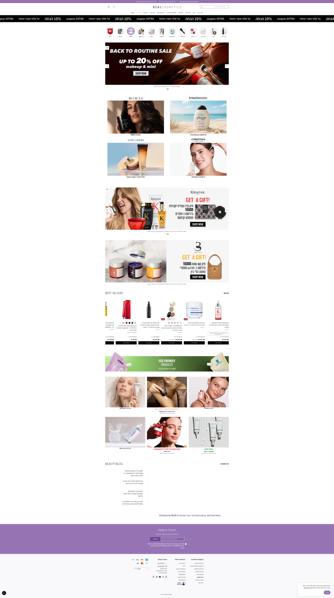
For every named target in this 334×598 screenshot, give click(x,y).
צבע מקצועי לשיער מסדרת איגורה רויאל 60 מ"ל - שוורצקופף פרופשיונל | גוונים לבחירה (126, 328)
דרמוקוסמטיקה (161, 13)
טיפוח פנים (188, 13)
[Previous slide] (227, 66)
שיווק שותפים (182, 574)
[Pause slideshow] (107, 48)
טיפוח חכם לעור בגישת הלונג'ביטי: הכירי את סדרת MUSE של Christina (189, 515)
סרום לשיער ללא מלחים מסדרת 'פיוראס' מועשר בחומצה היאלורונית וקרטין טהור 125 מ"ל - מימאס (149, 325)
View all (226, 293)
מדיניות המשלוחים (199, 569)
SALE (132, 13)
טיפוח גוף (180, 13)
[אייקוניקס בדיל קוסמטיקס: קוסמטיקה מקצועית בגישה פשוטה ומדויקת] (112, 494)
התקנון (177, 544)
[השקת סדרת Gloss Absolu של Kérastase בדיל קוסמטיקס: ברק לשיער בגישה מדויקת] (112, 474)
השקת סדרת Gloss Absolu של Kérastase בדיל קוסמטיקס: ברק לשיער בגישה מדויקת (133, 473)
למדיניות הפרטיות (308, 588)
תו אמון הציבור (181, 580)
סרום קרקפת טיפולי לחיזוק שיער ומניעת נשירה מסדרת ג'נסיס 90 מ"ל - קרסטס (218, 325)
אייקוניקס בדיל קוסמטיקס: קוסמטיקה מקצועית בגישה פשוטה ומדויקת (133, 493)
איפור (194, 13)
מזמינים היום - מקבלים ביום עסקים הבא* (188, 1)
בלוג (184, 566)
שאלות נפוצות (200, 574)
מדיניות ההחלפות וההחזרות (197, 566)
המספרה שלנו (181, 572)
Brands (145, 13)
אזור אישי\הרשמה (199, 563)
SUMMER (138, 13)
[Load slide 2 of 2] (166, 89)
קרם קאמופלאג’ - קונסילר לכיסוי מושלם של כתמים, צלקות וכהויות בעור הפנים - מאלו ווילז (171, 328)
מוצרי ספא (152, 13)
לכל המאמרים (225, 464)
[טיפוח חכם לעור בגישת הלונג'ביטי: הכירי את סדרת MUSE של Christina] (190, 492)
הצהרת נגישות (181, 577)
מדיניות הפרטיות (199, 572)
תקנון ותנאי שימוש (180, 569)
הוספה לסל (218, 343)
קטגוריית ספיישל (199, 580)
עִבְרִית (136, 568)
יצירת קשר (201, 583)
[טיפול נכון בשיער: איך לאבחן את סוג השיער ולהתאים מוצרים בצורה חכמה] (112, 504)
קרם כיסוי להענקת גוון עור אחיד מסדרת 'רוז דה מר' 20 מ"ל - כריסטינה (194, 324)
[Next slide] (107, 66)
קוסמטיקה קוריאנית (171, 13)
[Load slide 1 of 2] (168, 89)
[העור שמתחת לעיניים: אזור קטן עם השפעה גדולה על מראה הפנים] (112, 484)
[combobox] (214, 7)
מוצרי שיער (200, 13)
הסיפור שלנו (182, 563)
